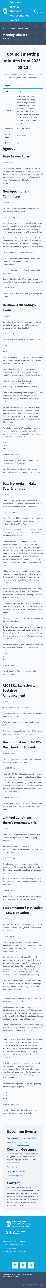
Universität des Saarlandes (13, 1244)
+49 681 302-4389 (9, 1249)
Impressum (23, 1285)
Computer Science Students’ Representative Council (19, 11)
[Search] (36, 11)
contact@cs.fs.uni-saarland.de (14, 1252)
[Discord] (23, 1265)
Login (41, 1285)
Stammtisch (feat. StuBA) (26, 1138)
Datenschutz (33, 1285)
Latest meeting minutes (15, 1175)
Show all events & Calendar (17, 1142)
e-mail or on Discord (18, 1205)
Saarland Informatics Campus (14, 1241)
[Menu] (41, 11)
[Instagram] (15, 1265)
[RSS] (31, 1265)
